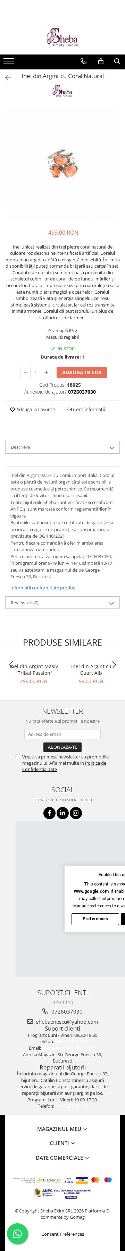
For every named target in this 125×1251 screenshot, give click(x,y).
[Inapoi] (5, 78)
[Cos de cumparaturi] (100, 61)
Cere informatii (88, 409)
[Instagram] (76, 813)
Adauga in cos (81, 372)
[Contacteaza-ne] (83, 61)
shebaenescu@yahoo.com (66, 1021)
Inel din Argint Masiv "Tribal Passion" (34, 669)
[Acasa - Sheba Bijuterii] (62, 37)
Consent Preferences (62, 1234)
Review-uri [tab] (25, 602)
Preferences (95, 918)
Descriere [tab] (20, 447)
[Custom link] (9, 63)
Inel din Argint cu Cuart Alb (91, 669)
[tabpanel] (62, 164)
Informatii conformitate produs (42, 588)
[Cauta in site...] (117, 61)
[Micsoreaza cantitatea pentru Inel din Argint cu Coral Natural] (25, 372)
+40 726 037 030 (71, 1041)
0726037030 (66, 1011)
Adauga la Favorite (35, 409)
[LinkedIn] (63, 813)
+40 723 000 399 (71, 1106)
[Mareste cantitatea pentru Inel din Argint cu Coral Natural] (46, 372)
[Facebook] (49, 813)
